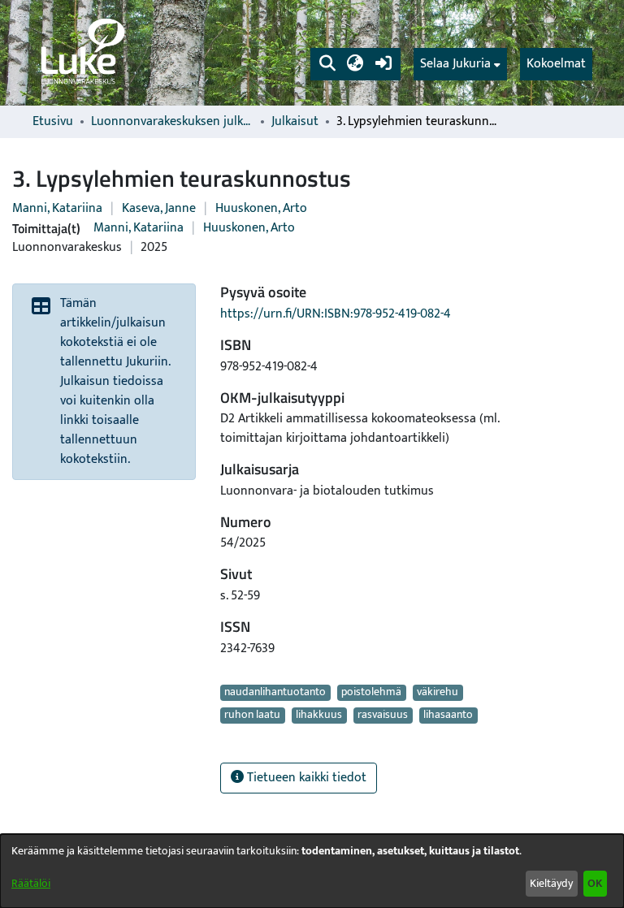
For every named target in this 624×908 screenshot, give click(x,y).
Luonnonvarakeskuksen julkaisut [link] (172, 122)
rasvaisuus (383, 715)
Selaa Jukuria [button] (455, 64)
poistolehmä (371, 693)
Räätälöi (30, 883)
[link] (81, 52)
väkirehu (437, 693)
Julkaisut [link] (294, 122)
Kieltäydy (551, 883)
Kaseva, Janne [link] (159, 208)
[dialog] (312, 871)
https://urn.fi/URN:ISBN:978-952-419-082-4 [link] (335, 314)
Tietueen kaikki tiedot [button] (305, 778)
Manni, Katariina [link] (57, 208)
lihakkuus (319, 715)
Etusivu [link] (52, 122)
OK (594, 883)
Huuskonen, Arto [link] (261, 208)
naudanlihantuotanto (275, 693)
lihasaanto (448, 715)
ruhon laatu (252, 715)
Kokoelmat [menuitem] (556, 64)
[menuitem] (460, 64)
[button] (327, 64)
